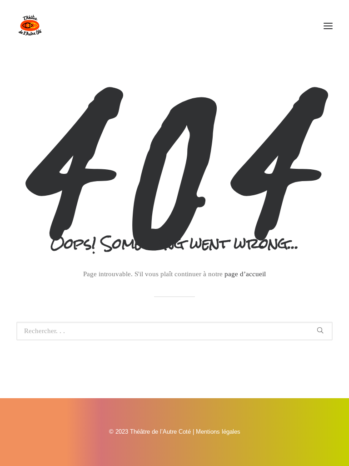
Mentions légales (218, 431)
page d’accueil (245, 274)
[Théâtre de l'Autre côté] (30, 26)
